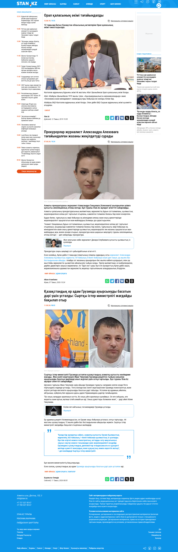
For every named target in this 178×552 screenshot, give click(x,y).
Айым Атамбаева (50, 280)
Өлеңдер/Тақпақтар (24, 535)
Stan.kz (46, 116)
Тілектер (20, 532)
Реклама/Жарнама (26, 518)
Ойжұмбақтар (156, 535)
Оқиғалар (71, 472)
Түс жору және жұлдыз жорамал (28, 529)
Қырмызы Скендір (51, 478)
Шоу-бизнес (115, 4)
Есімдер (19, 538)
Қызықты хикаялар (79, 548)
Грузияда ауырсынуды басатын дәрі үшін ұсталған (98, 466)
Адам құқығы (61, 274)
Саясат (76, 4)
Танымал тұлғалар (154, 532)
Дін (160, 529)
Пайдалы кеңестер (96, 548)
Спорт (102, 4)
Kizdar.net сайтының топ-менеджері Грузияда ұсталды (87, 407)
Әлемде (89, 4)
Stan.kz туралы (24, 514)
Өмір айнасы (50, 4)
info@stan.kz (22, 498)
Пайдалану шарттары (27, 523)
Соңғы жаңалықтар (29, 171)
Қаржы (63, 4)
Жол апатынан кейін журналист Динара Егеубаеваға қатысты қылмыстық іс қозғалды (96, 241)
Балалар (158, 538)
